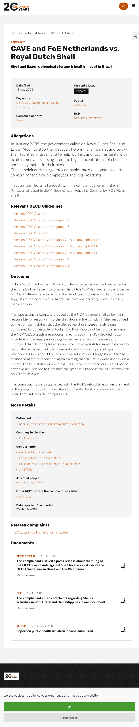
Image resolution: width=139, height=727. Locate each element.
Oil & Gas (80, 104)
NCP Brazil (26, 496)
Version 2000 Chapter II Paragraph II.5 (41, 227)
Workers (40, 482)
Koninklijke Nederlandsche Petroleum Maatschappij (52, 424)
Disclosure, (23, 102)
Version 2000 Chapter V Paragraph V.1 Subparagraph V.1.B (56, 246)
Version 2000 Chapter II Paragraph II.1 (41, 220)
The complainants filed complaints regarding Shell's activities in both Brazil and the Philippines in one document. (61, 600)
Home (14, 33)
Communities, (25, 482)
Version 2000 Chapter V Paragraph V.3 (41, 259)
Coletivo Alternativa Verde (35, 452)
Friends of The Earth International (40, 458)
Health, (54, 102)
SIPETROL (25, 469)
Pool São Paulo (29, 438)
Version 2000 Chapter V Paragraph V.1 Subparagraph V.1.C (56, 253)
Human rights (25, 107)
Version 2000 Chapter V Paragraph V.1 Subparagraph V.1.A (56, 240)
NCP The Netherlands (88, 118)
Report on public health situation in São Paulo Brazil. (55, 631)
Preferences (69, 717)
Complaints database (33, 33)
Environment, (40, 102)
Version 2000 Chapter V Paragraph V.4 (41, 266)
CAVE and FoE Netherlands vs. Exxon (41, 532)
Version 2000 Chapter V (31, 233)
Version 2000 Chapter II (31, 214)
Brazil (20, 120)
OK (69, 707)
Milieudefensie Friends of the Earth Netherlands (50, 463)
